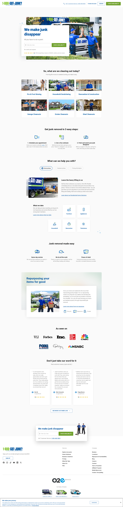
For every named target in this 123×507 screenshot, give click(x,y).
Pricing (64, 459)
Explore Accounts (67, 452)
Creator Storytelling (97, 472)
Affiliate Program (96, 468)
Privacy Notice (35, 505)
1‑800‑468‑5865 (55, 438)
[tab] (46, 168)
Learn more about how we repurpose (73, 306)
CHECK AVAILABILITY (113, 3)
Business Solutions (67, 456)
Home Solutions (66, 454)
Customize (94, 502)
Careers (94, 461)
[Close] (120, 502)
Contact (94, 463)
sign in (101, 3)
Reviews (94, 452)
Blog (93, 459)
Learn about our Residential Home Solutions (73, 195)
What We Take (66, 461)
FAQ (63, 465)
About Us (64, 463)
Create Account (92, 3)
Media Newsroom (96, 470)
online (43, 145)
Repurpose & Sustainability (99, 456)
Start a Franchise (97, 465)
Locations (95, 454)
